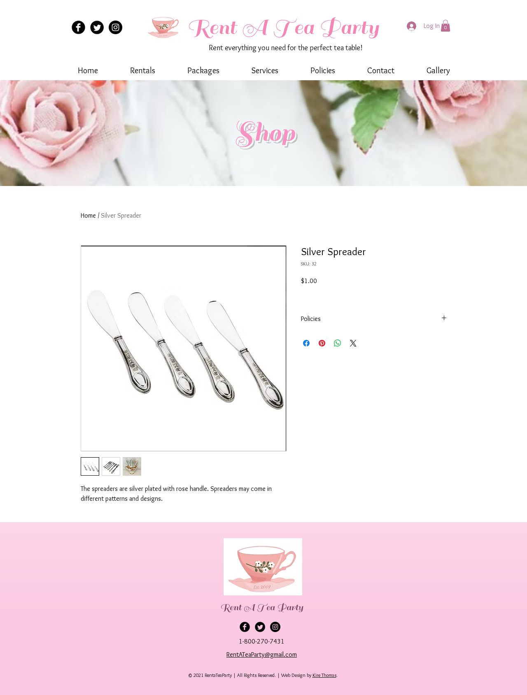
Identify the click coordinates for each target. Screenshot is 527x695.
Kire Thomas (324, 675)
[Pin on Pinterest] (322, 343)
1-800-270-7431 (261, 641)
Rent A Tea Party (283, 27)
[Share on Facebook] (306, 343)
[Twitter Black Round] (97, 27)
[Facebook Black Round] (78, 27)
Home (88, 215)
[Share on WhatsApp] (338, 343)
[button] (445, 26)
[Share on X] (353, 343)
